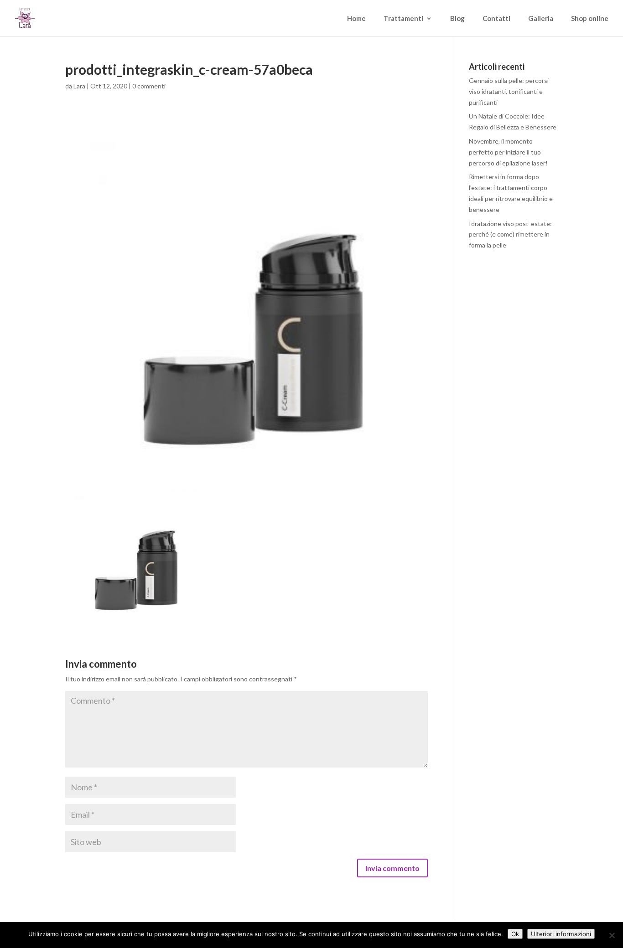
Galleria (540, 18)
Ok (515, 934)
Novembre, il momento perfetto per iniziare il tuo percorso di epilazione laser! (508, 152)
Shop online (589, 18)
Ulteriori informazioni (561, 934)
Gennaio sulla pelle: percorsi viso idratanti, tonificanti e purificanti (509, 91)
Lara (79, 86)
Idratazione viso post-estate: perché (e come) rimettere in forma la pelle (510, 234)
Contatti (496, 18)
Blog (457, 18)
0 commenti (149, 86)
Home (356, 18)
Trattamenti (403, 18)
